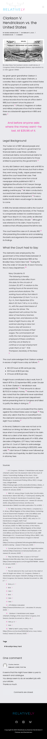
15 (29, 403)
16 (38, 411)
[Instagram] (23, 722)
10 (25, 267)
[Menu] (43, 7)
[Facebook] (16, 722)
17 (20, 420)
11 (9, 353)
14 (26, 391)
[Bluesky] (30, 722)
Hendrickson (8, 35)
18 (8, 450)
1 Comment (19, 35)
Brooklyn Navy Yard (13, 646)
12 (38, 362)
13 (19, 388)
